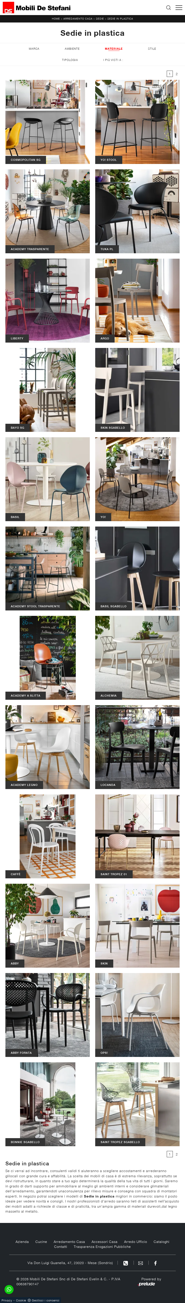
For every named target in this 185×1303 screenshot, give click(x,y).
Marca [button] (34, 48)
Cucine (41, 1242)
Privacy (7, 1300)
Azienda (22, 1242)
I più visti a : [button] (113, 60)
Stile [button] (152, 48)
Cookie (21, 1300)
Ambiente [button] (72, 48)
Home (56, 18)
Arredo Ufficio (135, 1242)
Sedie (100, 18)
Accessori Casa (105, 1242)
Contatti (60, 1247)
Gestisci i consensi (45, 1300)
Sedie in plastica (120, 18)
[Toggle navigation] (179, 7)
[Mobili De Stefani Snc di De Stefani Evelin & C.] (36, 7)
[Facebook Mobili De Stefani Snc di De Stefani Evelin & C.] (155, 1263)
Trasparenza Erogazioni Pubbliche (102, 1247)
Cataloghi (161, 1242)
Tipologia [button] (70, 60)
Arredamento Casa (77, 18)
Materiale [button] (114, 48)
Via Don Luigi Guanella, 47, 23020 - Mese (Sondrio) (70, 1263)
